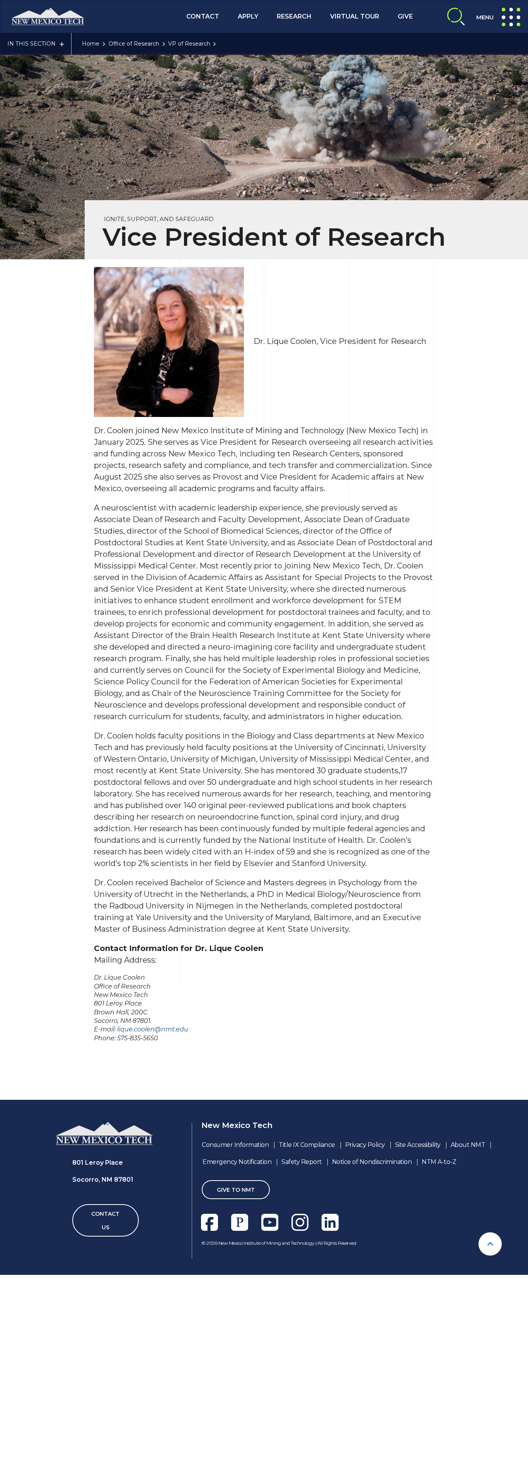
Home (90, 43)
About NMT (468, 1144)
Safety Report (301, 1161)
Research (294, 16)
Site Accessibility (418, 1144)
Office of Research (134, 43)
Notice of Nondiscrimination (372, 1161)
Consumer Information (235, 1144)
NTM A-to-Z (439, 1161)
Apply (248, 16)
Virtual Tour (354, 16)
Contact (202, 16)
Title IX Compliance (307, 1144)
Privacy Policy (365, 1144)
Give (405, 16)
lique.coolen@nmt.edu (152, 1029)
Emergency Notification (237, 1161)
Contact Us (105, 1220)
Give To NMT (236, 1189)
